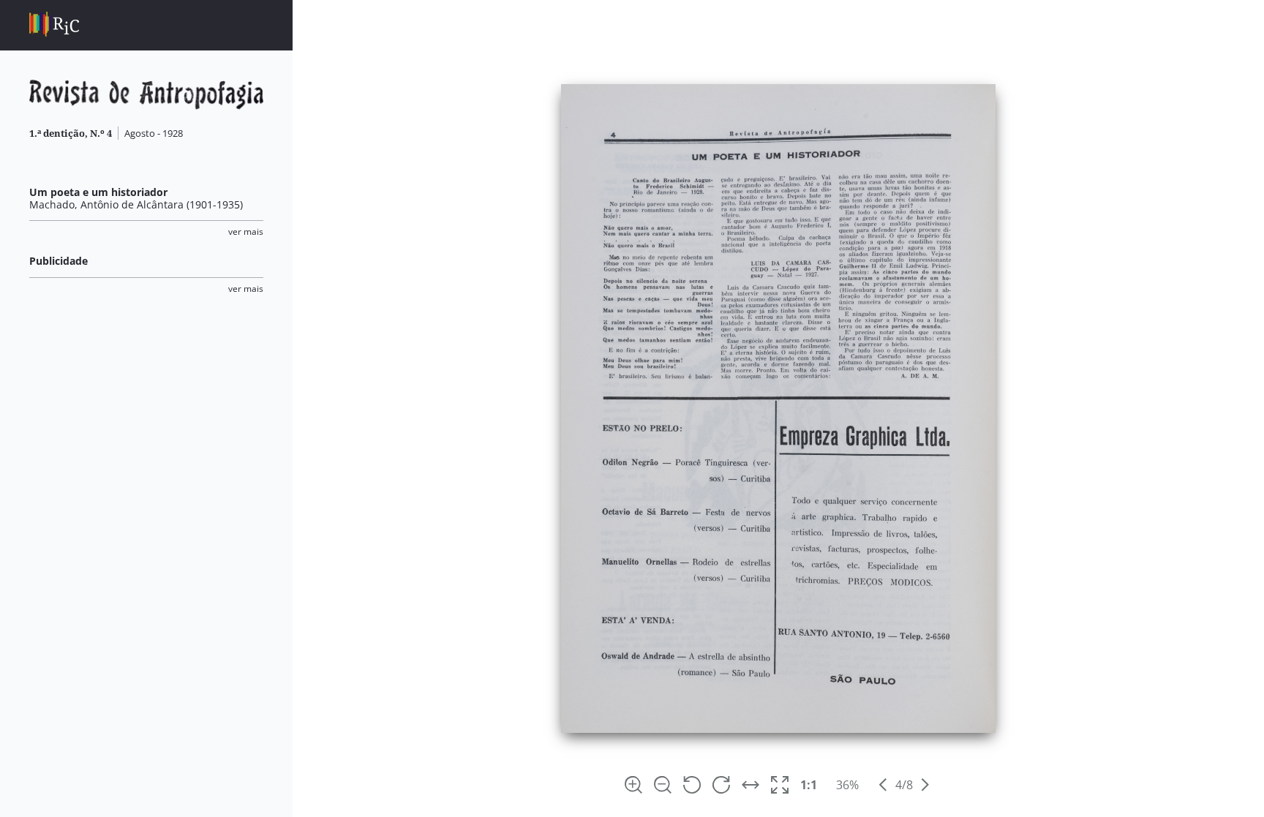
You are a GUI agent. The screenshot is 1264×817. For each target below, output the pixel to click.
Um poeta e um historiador (98, 192)
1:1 (808, 785)
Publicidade (58, 261)
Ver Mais (245, 231)
